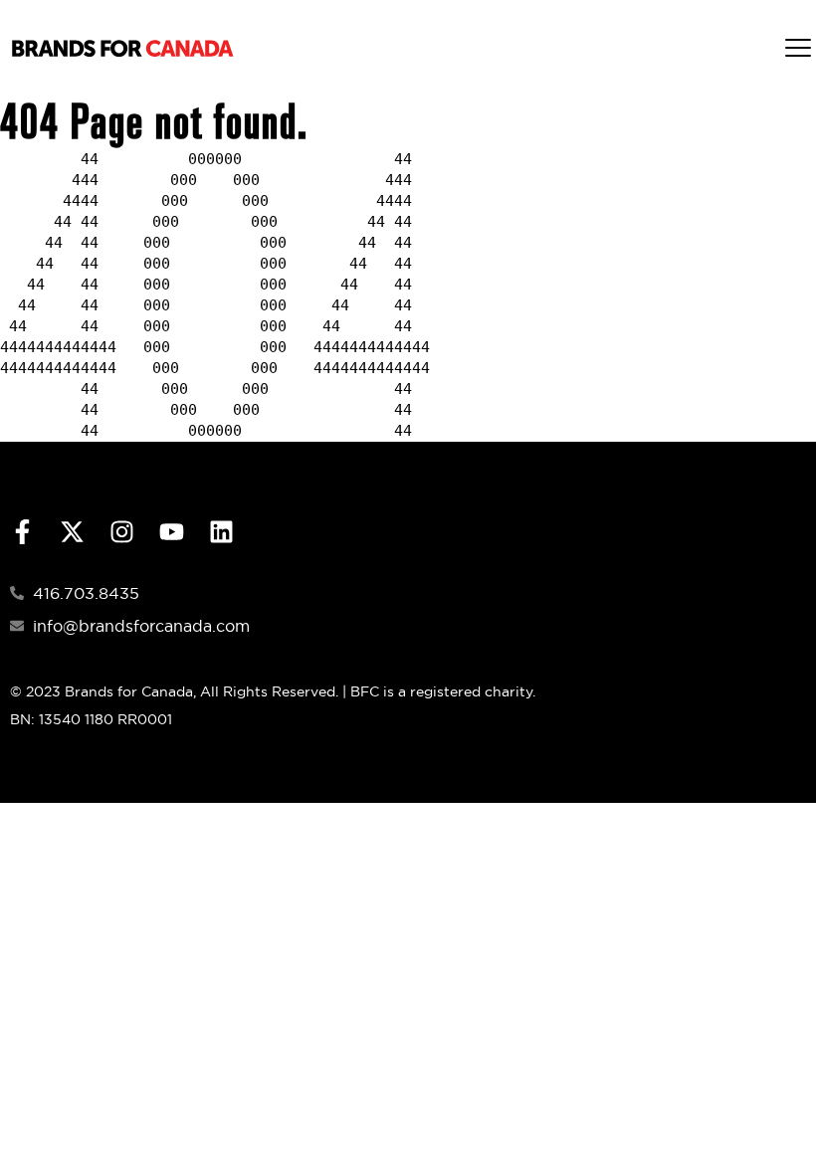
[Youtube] (171, 531)
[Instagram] (121, 531)
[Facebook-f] (22, 531)
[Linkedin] (221, 531)
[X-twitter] (72, 531)
